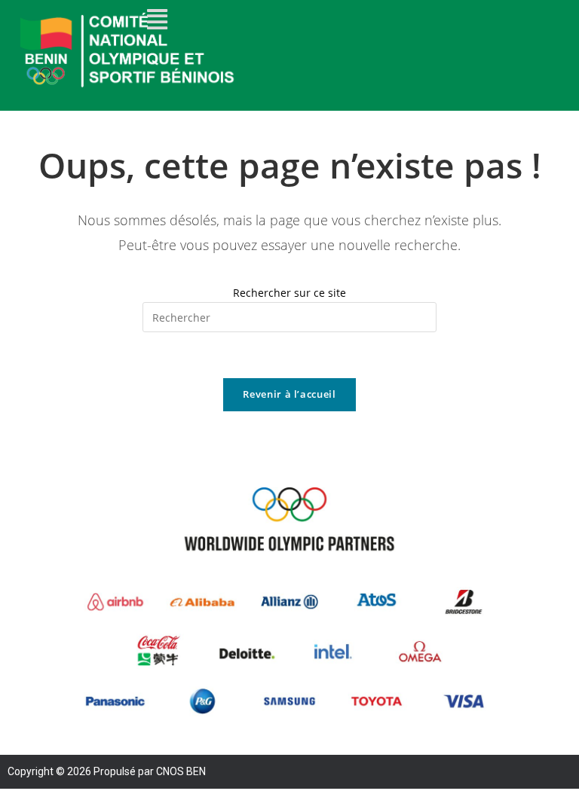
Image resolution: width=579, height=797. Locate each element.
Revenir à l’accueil (289, 394)
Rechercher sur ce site (289, 293)
